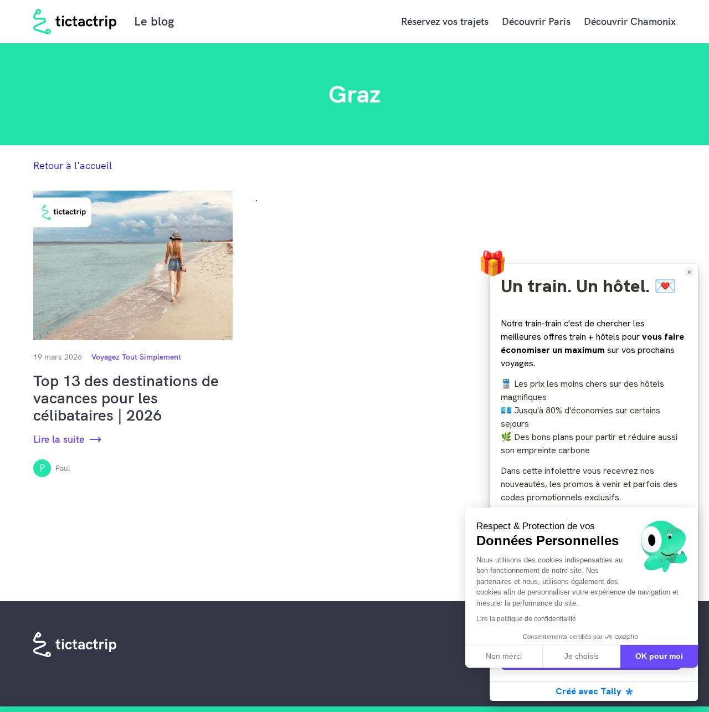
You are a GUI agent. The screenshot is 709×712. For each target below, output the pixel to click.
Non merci (504, 656)
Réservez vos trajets (445, 21)
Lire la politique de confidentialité (526, 619)
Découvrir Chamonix (630, 21)
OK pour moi (659, 656)
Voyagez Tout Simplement (136, 357)
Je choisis (581, 656)
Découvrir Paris (536, 21)
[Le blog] (75, 21)
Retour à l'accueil (72, 165)
